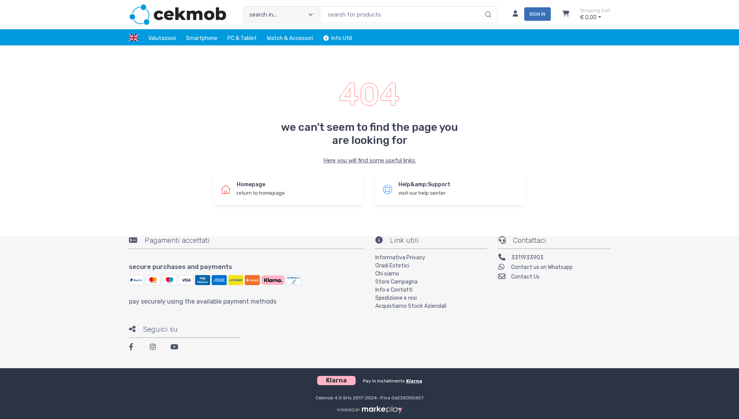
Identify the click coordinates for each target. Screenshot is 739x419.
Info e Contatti (394, 290)
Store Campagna (396, 282)
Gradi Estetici (392, 265)
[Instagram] (155, 348)
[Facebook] (134, 348)
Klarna (414, 381)
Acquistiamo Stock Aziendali (410, 306)
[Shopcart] (566, 14)
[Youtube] (176, 348)
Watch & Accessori (290, 38)
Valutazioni (162, 38)
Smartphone (201, 38)
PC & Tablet (242, 38)
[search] (487, 6)
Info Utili (341, 38)
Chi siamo (387, 273)
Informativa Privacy (400, 257)
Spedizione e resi (396, 298)
